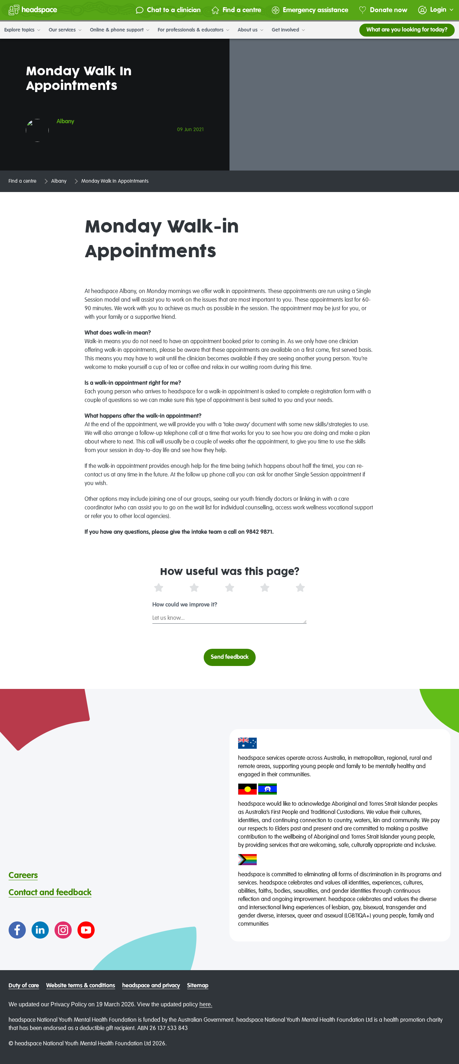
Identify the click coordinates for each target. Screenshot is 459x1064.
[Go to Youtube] (86, 930)
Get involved (286, 30)
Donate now (388, 10)
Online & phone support (117, 30)
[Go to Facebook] (17, 930)
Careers (23, 875)
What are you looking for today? (407, 30)
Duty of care (24, 986)
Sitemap (197, 986)
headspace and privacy (151, 986)
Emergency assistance (315, 10)
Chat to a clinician (174, 10)
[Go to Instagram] (63, 930)
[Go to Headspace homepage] (33, 10)
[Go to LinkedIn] (40, 930)
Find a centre (242, 10)
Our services (63, 30)
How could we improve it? (184, 605)
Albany (58, 181)
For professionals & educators (191, 30)
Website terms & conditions (80, 986)
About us (248, 30)
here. (205, 1004)
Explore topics (20, 30)
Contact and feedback (50, 892)
